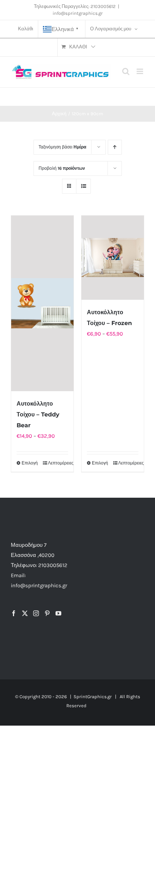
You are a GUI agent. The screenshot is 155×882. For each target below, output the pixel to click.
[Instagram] (36, 613)
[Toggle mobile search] (125, 71)
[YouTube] (58, 613)
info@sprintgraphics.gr (78, 13)
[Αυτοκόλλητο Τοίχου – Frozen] (112, 258)
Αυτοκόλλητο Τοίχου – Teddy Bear (38, 414)
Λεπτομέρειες (58, 463)
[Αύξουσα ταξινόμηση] (115, 147)
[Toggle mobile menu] (140, 71)
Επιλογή (30, 463)
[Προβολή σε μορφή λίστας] (83, 186)
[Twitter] (25, 613)
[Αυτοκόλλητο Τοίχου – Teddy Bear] (42, 303)
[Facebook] (14, 613)
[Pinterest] (47, 613)
